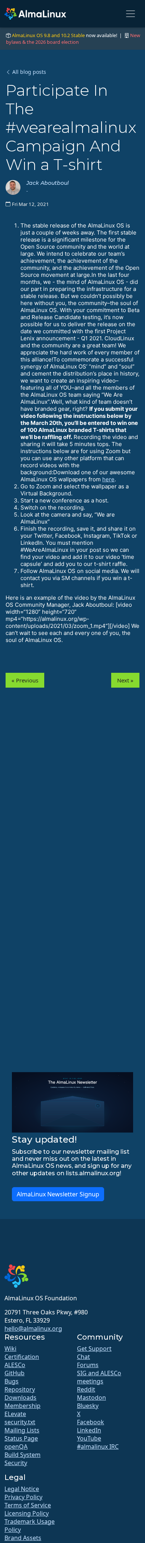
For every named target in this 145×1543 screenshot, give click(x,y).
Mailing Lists (21, 1430)
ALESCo (14, 1365)
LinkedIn (89, 1430)
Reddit (86, 1389)
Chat (83, 1357)
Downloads (20, 1397)
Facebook (90, 1422)
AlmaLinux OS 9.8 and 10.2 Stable (48, 35)
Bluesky (88, 1406)
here (108, 479)
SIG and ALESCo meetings (99, 1377)
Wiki (10, 1348)
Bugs (11, 1381)
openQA (16, 1446)
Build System (22, 1455)
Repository (19, 1389)
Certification (21, 1357)
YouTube (89, 1438)
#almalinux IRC (98, 1446)
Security (15, 1463)
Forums (88, 1365)
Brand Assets (22, 1538)
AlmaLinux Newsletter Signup (58, 1194)
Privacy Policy (23, 1497)
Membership (22, 1406)
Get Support (94, 1348)
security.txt (19, 1422)
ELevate (15, 1414)
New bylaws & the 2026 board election (73, 38)
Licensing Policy (26, 1513)
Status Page (21, 1438)
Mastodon (91, 1397)
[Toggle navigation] (130, 14)
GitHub (14, 1373)
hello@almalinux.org (33, 1328)
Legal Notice (21, 1489)
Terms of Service (27, 1505)
